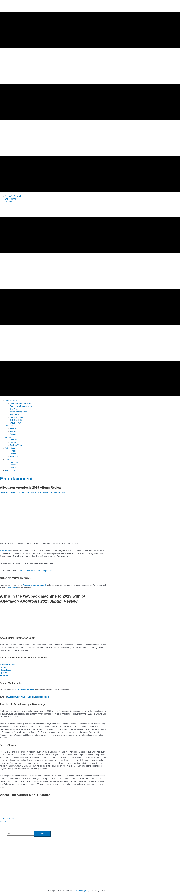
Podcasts (21, 492)
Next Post (5, 822)
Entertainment (16, 478)
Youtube (4, 676)
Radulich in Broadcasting (37, 492)
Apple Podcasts (7, 664)
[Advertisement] (44, 210)
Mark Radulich (27, 697)
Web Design (81, 890)
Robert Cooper (42, 697)
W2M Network (13, 697)
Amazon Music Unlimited (34, 585)
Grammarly (11, 588)
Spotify (3, 673)
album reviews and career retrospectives (35, 570)
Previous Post (7, 819)
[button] (11, 401)
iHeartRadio (5, 670)
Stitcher (3, 667)
